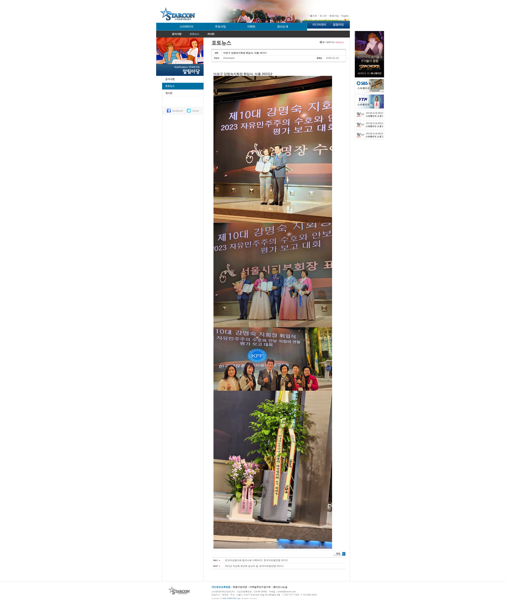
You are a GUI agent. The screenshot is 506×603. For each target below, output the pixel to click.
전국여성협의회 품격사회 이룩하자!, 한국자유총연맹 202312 (256, 560)
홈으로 (313, 15)
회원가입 (334, 15)
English (344, 15)
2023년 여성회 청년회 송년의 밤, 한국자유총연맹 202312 (254, 566)
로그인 (323, 15)
